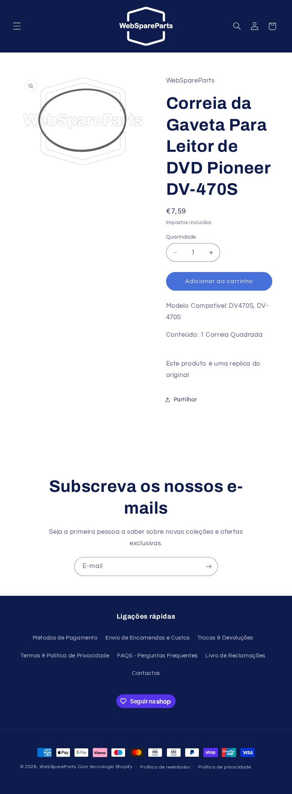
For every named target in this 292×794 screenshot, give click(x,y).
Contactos (146, 673)
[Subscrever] (208, 566)
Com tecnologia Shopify (105, 767)
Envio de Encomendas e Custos (147, 638)
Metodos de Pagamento (65, 638)
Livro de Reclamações (235, 656)
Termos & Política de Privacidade (65, 656)
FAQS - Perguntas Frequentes (157, 656)
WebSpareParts (58, 767)
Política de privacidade (224, 767)
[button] (16, 26)
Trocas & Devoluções (225, 638)
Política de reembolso (165, 767)
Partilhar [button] (185, 400)
